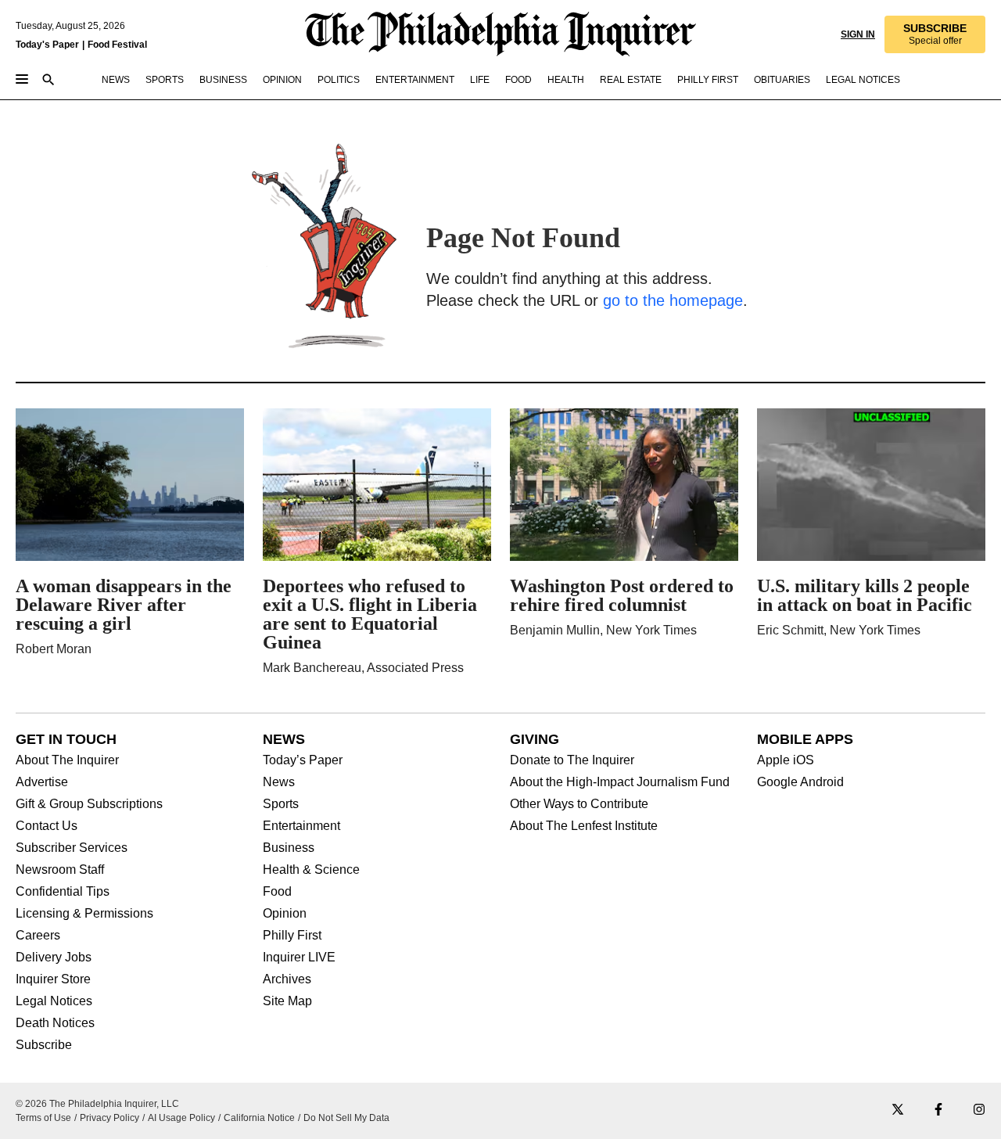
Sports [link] (164, 79)
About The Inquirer (67, 760)
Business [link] (223, 79)
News (279, 782)
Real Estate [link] (631, 79)
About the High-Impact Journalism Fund (620, 782)
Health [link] (565, 79)
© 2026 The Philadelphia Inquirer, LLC (97, 1103)
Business (288, 848)
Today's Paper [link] (47, 44)
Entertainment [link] (414, 79)
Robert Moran (53, 649)
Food (277, 892)
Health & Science (311, 870)
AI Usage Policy (181, 1117)
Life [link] (480, 79)
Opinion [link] (282, 79)
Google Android (800, 782)
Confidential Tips (62, 892)
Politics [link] (339, 79)
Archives (287, 979)
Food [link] (518, 79)
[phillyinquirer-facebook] (938, 1110)
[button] (934, 34)
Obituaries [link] (782, 79)
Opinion (285, 913)
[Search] (48, 81)
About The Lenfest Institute (584, 826)
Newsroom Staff (60, 870)
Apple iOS (785, 760)
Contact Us (46, 826)
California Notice (259, 1117)
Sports (281, 804)
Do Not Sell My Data (346, 1117)
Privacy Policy (109, 1117)
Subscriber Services (71, 848)
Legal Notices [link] (863, 79)
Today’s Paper (303, 760)
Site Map (287, 1001)
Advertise (42, 782)
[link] (934, 34)
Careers (38, 935)
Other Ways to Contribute (579, 804)
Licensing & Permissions (84, 913)
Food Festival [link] (117, 44)
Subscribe (44, 1045)
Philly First (292, 935)
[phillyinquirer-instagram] (979, 1110)
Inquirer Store (53, 979)
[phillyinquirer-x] (898, 1110)
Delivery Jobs (53, 957)
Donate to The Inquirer (572, 760)
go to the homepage (673, 300)
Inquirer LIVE (299, 957)
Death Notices (55, 1023)
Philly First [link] (707, 79)
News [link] (116, 79)
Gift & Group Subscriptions (89, 804)
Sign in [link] (858, 34)
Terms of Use (43, 1117)
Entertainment (301, 826)
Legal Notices (54, 1001)
